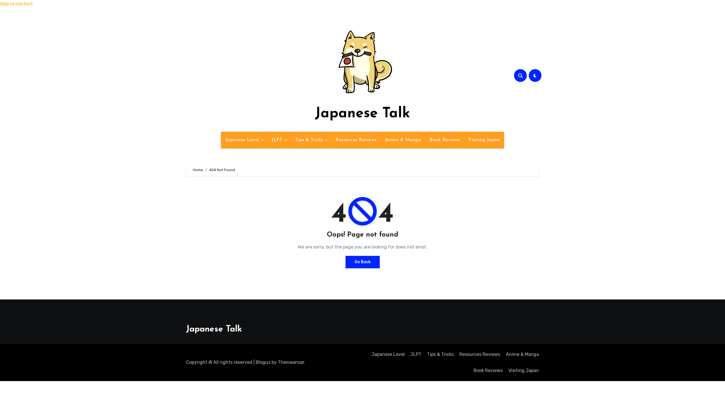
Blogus (263, 362)
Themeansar (291, 362)
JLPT (278, 140)
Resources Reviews (356, 140)
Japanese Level (243, 140)
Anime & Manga (403, 140)
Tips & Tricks (310, 140)
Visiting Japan (484, 140)
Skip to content (16, 4)
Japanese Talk (362, 114)
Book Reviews (445, 140)
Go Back (363, 262)
